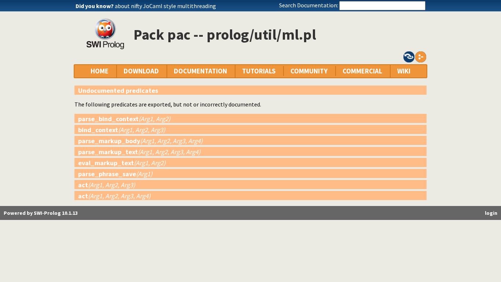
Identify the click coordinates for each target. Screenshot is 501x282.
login (491, 213)
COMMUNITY (309, 71)
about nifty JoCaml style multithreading (165, 6)
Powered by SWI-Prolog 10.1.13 (41, 213)
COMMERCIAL (362, 71)
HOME (100, 71)
